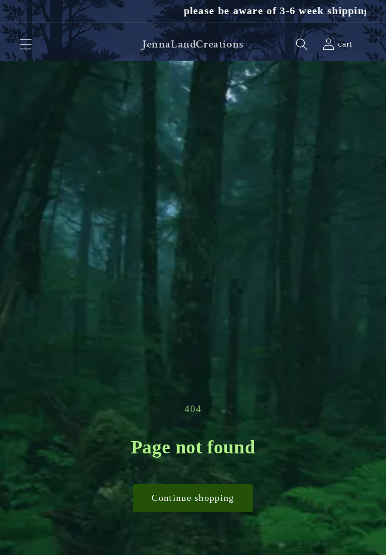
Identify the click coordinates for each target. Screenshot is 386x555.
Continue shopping (193, 498)
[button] (25, 44)
